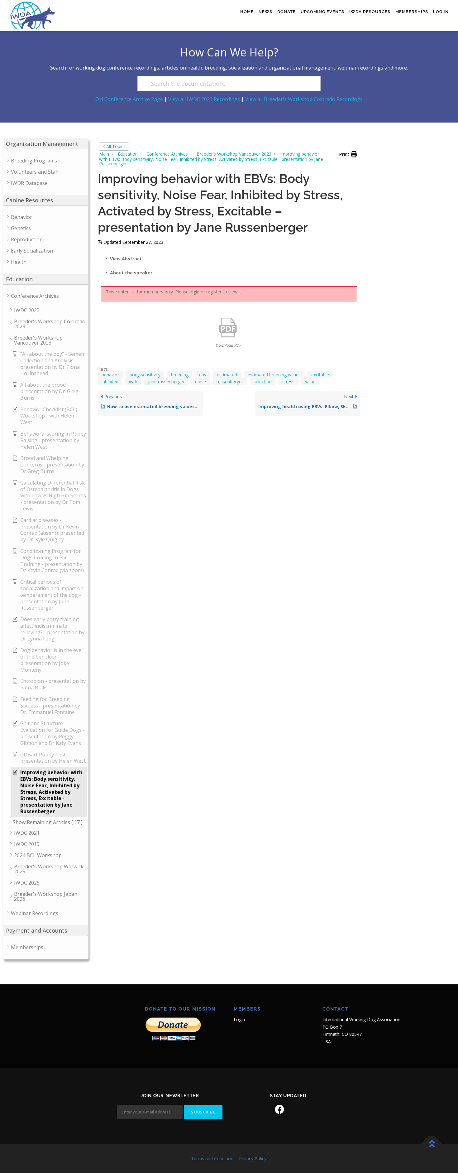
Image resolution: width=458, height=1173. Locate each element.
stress (288, 381)
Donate (286, 11)
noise (200, 381)
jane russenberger (166, 381)
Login (239, 1019)
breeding (179, 375)
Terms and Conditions (213, 1158)
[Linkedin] (297, 1109)
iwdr (133, 381)
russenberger (230, 381)
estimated (227, 375)
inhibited (110, 381)
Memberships (411, 11)
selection (263, 381)
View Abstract (126, 259)
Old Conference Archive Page (129, 99)
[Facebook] (279, 1109)
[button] (348, 154)
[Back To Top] (432, 1144)
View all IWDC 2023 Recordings (204, 99)
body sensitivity (145, 375)
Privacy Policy (252, 1158)
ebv (202, 375)
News (265, 11)
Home (247, 11)
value (310, 381)
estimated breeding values (274, 375)
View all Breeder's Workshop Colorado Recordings (304, 99)
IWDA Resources (369, 11)
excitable (320, 375)
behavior (110, 375)
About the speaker (131, 273)
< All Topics (114, 146)
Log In (441, 11)
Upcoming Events (322, 11)
